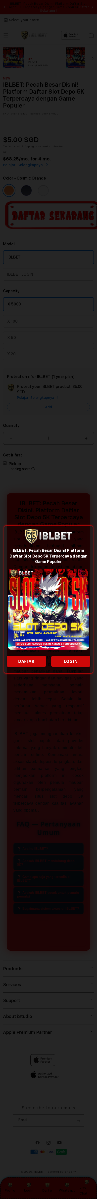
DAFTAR (26, 661)
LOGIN (71, 661)
